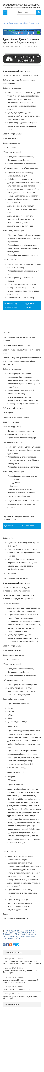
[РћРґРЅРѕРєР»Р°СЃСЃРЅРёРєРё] (10, 944)
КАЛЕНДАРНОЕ (9, 939)
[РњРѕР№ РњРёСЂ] (14, 944)
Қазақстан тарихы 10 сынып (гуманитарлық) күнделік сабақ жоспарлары (20, 981)
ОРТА (33, 931)
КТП (18, 939)
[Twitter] (17, 944)
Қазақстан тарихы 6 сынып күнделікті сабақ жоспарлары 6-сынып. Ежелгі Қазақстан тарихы (22, 962)
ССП (28, 937)
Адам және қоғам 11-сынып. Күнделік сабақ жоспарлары (20, 997)
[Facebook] (7, 944)
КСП (33, 937)
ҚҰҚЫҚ (27, 931)
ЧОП (8, 931)
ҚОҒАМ (20, 931)
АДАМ (13, 931)
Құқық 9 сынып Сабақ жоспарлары (16, 989)
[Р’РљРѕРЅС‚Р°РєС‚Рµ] (4, 944)
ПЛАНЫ (18, 935)
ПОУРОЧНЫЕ (8, 935)
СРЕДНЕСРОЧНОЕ (30, 935)
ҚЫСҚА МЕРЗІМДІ (10, 933)
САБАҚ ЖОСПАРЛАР (26, 933)
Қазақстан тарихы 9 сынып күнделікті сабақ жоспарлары (20, 972)
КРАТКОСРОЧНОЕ (10, 937)
